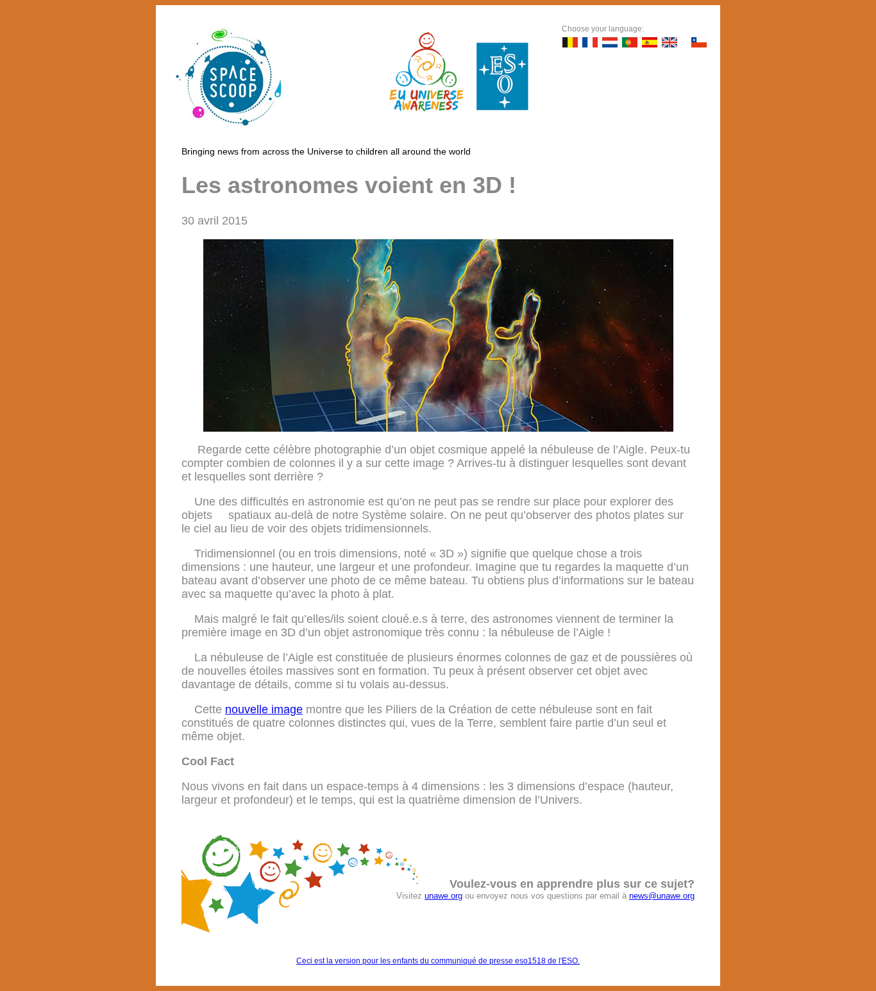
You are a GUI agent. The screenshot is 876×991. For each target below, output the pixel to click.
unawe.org (443, 896)
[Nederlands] (610, 42)
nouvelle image (264, 709)
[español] (649, 42)
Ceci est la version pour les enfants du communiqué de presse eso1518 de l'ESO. (438, 960)
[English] (669, 42)
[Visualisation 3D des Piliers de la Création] (438, 427)
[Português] (629, 42)
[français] (590, 42)
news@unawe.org (662, 896)
